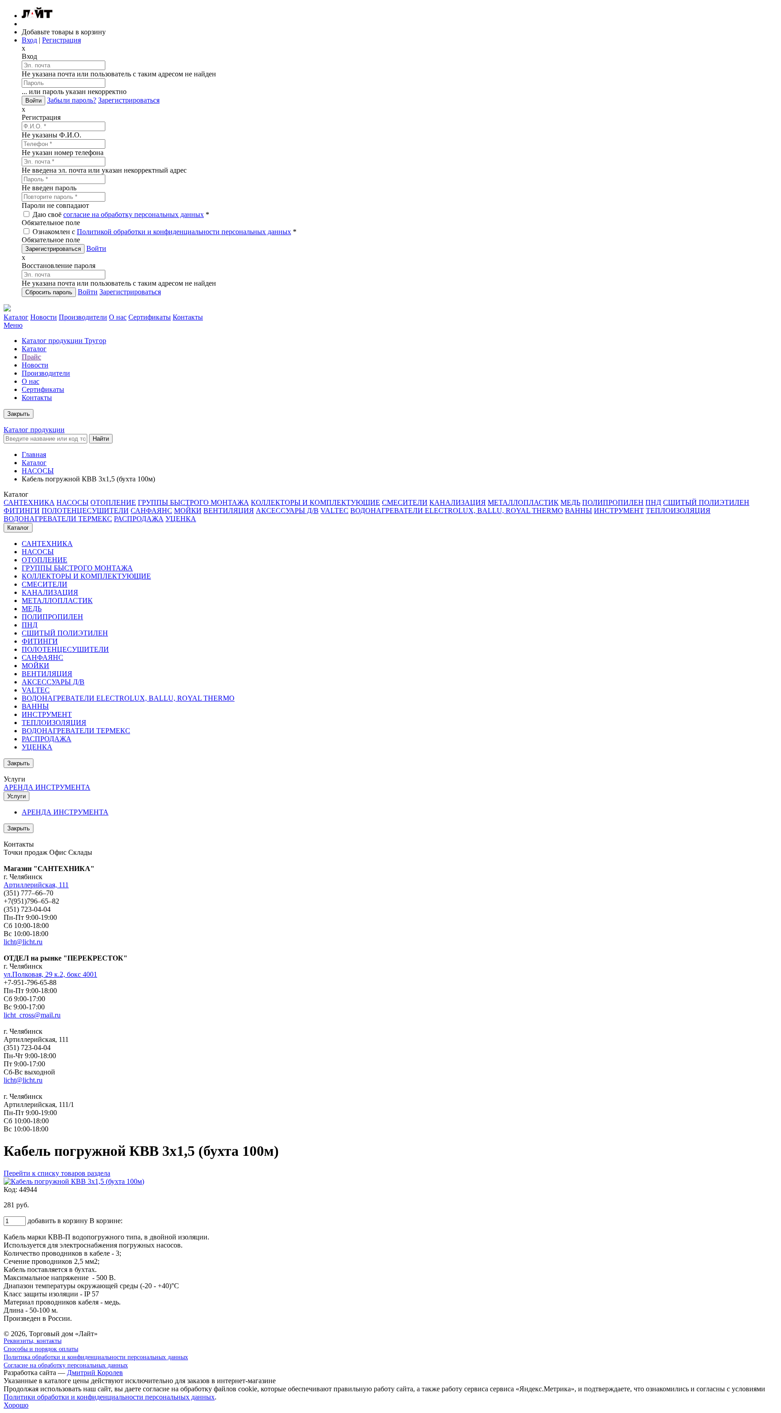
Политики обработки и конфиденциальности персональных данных (109, 1397)
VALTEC (334, 510)
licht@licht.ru (23, 942)
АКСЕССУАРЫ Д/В (287, 510)
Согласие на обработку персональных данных (66, 1365)
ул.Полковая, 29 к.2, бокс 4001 (50, 974)
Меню (13, 325)
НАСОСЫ (38, 471)
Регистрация (61, 40)
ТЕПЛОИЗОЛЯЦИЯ (678, 510)
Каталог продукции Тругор (64, 340)
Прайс (31, 357)
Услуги (16, 796)
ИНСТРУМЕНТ (619, 510)
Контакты (188, 317)
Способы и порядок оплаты (41, 1349)
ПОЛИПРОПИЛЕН (613, 502)
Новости (43, 317)
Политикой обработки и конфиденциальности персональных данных (184, 232)
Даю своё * (120, 214)
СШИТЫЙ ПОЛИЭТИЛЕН (706, 502)
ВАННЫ (578, 510)
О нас (118, 317)
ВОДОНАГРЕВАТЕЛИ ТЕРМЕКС (58, 519)
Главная (34, 454)
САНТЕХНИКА (29, 502)
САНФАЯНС (151, 510)
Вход (29, 40)
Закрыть (18, 413)
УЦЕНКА (180, 519)
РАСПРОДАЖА (139, 519)
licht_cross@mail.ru (32, 1015)
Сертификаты (149, 317)
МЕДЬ (570, 502)
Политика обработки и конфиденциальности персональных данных (96, 1357)
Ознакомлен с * (163, 232)
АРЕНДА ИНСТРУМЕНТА (47, 787)
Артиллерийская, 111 (36, 885)
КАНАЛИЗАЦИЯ (457, 502)
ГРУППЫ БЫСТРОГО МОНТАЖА (193, 502)
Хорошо (16, 1405)
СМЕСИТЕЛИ (405, 502)
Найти (101, 438)
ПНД (653, 502)
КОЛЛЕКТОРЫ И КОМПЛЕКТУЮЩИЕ (315, 502)
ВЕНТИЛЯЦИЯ (228, 510)
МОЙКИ (188, 510)
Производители (83, 317)
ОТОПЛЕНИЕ (113, 502)
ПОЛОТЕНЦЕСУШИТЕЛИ (85, 510)
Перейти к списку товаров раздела (57, 1173)
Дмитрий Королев (95, 1372)
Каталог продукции (34, 429)
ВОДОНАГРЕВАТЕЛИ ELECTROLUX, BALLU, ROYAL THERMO (456, 510)
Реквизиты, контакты (32, 1341)
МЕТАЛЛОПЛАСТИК (523, 502)
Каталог (16, 317)
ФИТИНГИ (22, 510)
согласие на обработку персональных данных (133, 214)
